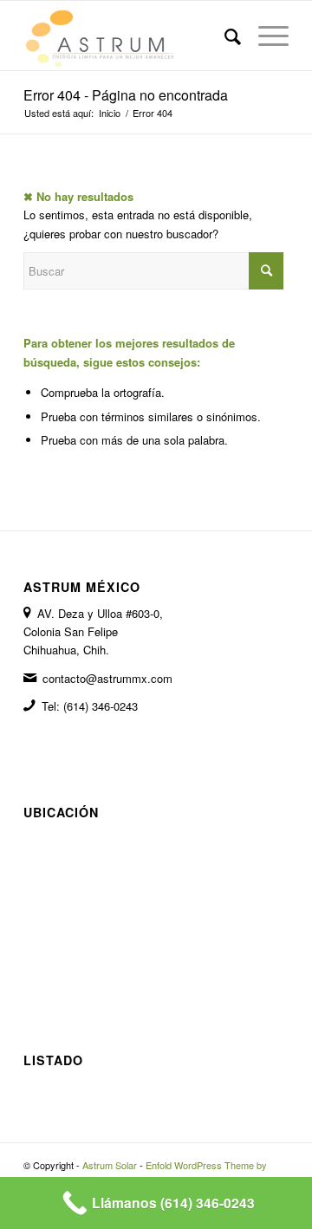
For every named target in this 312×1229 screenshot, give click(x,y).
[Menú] (265, 35)
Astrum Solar (109, 1165)
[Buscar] (224, 35)
